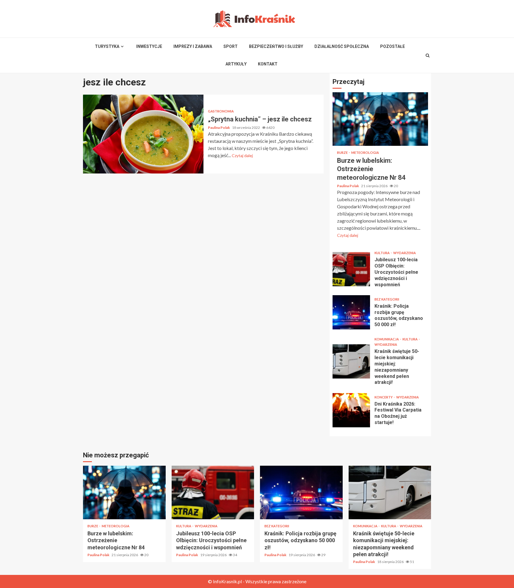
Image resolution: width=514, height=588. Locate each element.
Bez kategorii (386, 299)
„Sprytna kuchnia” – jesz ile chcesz (143, 134)
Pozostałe (392, 46)
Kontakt (268, 64)
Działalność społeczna (341, 46)
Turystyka (107, 46)
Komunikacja (386, 339)
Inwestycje (149, 46)
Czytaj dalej (242, 155)
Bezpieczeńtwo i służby (276, 46)
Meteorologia (365, 152)
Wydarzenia (404, 252)
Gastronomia (221, 111)
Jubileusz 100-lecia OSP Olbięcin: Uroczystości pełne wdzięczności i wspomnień (351, 269)
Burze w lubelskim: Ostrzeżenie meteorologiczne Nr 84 (380, 119)
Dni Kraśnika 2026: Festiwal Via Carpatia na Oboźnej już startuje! (351, 410)
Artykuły (236, 64)
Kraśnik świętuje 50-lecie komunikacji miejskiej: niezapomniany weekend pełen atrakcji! (351, 361)
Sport (230, 46)
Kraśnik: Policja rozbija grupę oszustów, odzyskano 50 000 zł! (351, 312)
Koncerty (383, 397)
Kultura (382, 252)
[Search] (427, 55)
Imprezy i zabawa (192, 46)
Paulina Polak (219, 127)
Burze (342, 152)
